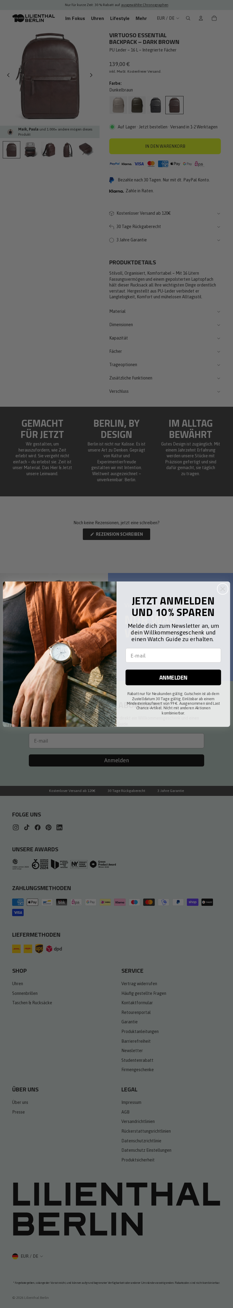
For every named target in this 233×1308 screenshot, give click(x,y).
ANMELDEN (173, 677)
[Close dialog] (223, 589)
